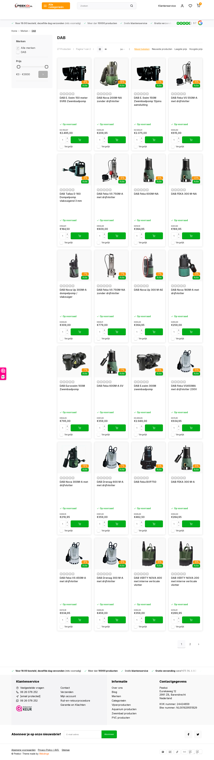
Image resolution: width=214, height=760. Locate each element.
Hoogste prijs (196, 49)
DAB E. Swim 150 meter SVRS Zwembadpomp (74, 99)
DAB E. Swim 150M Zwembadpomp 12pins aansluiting (148, 101)
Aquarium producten (124, 709)
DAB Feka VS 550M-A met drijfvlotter (184, 99)
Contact (65, 687)
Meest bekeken (142, 49)
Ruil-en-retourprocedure (75, 700)
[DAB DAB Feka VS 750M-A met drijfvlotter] (111, 169)
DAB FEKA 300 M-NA (184, 193)
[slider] (18, 66)
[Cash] (177, 752)
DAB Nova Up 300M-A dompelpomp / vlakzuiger (73, 293)
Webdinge (44, 753)
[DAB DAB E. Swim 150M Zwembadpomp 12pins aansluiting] (148, 73)
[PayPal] (191, 752)
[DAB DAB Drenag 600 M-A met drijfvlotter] (111, 457)
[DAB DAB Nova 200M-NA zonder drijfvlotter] (111, 73)
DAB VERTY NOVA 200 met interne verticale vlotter (185, 581)
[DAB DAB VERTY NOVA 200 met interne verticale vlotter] (185, 553)
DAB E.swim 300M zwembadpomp (145, 387)
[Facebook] (188, 734)
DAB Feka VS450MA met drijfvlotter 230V (184, 387)
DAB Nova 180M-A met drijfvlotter (185, 291)
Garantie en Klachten (73, 704)
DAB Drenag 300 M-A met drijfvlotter (110, 579)
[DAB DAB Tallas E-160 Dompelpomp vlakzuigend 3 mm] (74, 169)
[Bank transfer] (184, 752)
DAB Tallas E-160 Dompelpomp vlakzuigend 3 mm (71, 197)
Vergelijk (68, 146)
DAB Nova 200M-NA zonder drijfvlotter (109, 99)
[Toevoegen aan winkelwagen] (80, 139)
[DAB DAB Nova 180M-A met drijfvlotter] (185, 265)
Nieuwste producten (162, 49)
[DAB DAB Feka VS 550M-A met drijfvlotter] (185, 73)
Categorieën (119, 700)
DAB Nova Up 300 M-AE (148, 289)
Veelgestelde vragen (32, 687)
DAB (34, 31)
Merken (24, 31)
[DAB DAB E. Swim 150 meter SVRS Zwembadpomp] (74, 73)
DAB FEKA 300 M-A (183, 481)
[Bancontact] (170, 752)
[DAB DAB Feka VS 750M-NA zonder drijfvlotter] (111, 265)
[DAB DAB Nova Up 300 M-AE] (148, 265)
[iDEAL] (163, 752)
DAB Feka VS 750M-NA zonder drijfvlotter (111, 291)
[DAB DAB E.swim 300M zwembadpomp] (148, 361)
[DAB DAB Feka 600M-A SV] (111, 361)
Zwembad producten (124, 713)
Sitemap (66, 750)
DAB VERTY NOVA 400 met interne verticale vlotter (148, 581)
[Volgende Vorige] (199, 644)
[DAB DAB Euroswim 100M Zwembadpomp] (74, 361)
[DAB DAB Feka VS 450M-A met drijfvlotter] (74, 553)
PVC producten (121, 717)
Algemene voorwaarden (23, 750)
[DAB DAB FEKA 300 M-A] (185, 457)
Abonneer (109, 734)
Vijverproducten (121, 704)
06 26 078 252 (29, 692)
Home (14, 31)
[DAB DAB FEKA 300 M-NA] (185, 169)
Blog (114, 692)
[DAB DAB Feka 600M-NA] (148, 169)
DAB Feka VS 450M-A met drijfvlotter (73, 579)
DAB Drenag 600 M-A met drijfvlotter (110, 483)
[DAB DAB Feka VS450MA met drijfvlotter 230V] (185, 361)
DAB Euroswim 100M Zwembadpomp (72, 387)
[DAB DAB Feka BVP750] (148, 457)
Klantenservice (167, 5)
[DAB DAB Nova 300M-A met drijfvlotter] (74, 457)
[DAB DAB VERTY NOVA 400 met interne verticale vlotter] (148, 553)
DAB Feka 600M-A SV (110, 385)
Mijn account (68, 696)
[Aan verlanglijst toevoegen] (86, 63)
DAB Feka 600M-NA (146, 193)
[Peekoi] (24, 5)
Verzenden (66, 692)
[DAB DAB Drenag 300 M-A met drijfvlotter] (111, 553)
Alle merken (28, 47)
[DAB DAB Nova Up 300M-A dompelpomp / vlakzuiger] (74, 265)
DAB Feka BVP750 (145, 481)
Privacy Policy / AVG (48, 750)
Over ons (117, 687)
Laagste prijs (181, 49)
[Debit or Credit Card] (199, 752)
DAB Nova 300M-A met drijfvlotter (74, 483)
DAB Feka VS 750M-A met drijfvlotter (110, 195)
